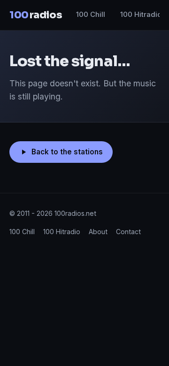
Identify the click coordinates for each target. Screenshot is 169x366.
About (98, 232)
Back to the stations (67, 151)
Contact (128, 232)
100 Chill (90, 14)
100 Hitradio (140, 14)
